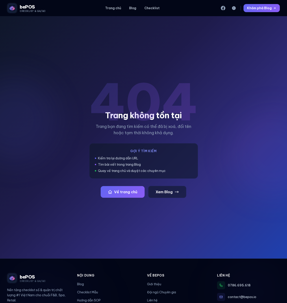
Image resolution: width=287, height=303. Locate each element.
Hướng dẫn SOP (89, 300)
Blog (132, 8)
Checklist (152, 8)
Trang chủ (113, 8)
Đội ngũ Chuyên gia (161, 292)
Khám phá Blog (259, 8)
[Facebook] (223, 8)
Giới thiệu (154, 284)
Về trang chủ (125, 192)
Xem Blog (164, 192)
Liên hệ (152, 300)
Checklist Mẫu (87, 292)
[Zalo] (234, 8)
